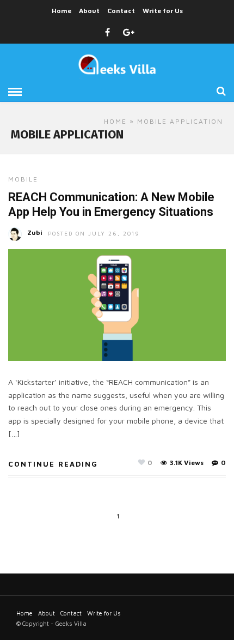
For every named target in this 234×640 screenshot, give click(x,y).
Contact (121, 11)
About (89, 11)
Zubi (34, 232)
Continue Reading (53, 464)
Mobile (23, 179)
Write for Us (163, 11)
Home (61, 11)
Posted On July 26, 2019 (94, 233)
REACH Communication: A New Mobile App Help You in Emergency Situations (111, 204)
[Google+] (128, 33)
